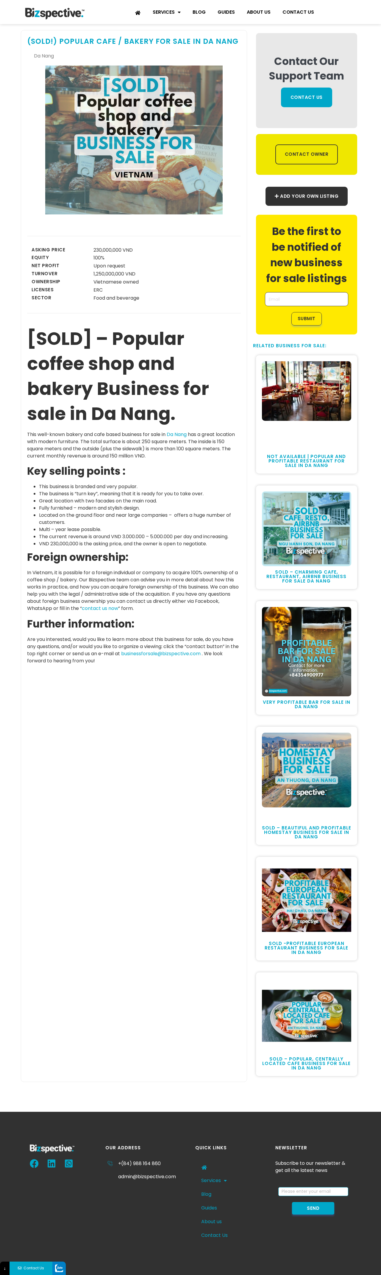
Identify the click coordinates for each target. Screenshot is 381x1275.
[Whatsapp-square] (68, 1163)
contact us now (100, 608)
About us (259, 12)
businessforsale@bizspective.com (161, 653)
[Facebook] (34, 1163)
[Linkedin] (51, 1163)
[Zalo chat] (59, 1268)
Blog (199, 12)
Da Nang (177, 434)
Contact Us (298, 12)
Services (164, 12)
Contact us (307, 97)
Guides (226, 12)
